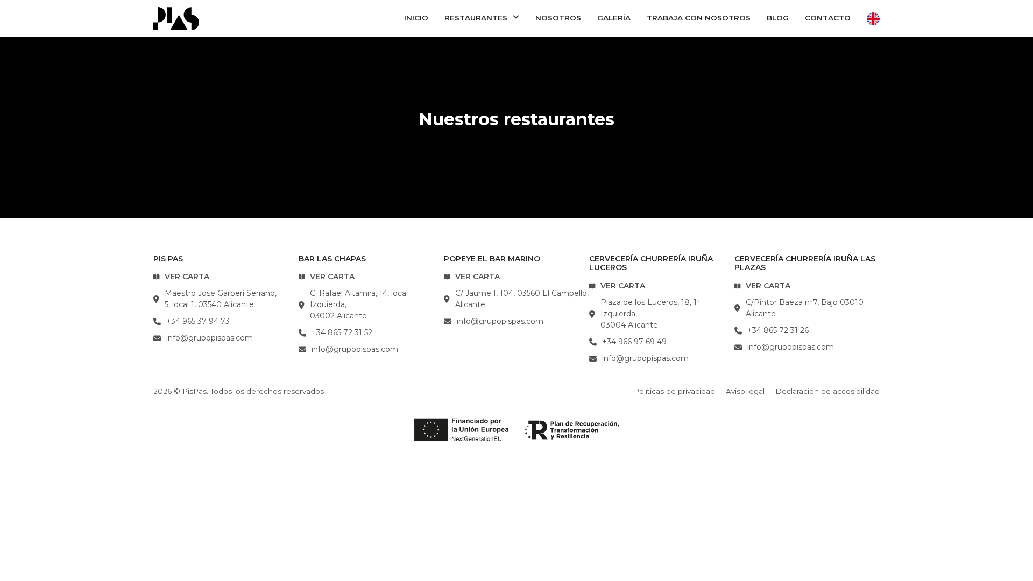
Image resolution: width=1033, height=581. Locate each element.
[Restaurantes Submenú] (516, 18)
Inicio (416, 17)
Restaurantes (475, 17)
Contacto (828, 17)
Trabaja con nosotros (699, 17)
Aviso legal (745, 391)
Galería (614, 17)
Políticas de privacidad (674, 391)
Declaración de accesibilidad (827, 391)
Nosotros (558, 17)
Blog (778, 17)
